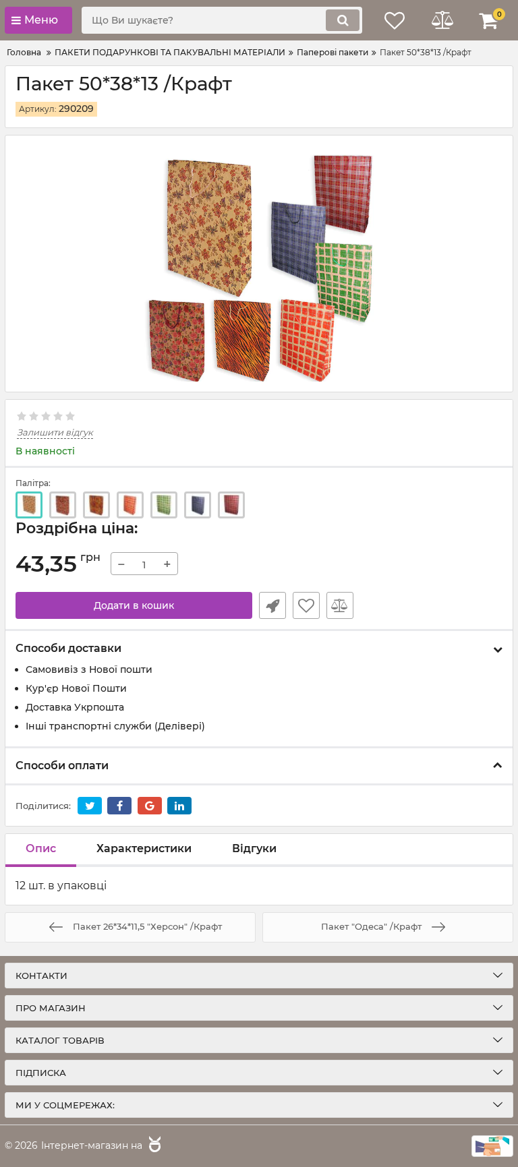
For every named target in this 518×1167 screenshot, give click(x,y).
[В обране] (306, 605)
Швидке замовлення (272, 605)
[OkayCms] (153, 1146)
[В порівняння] (339, 605)
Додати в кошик (134, 605)
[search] (342, 20)
